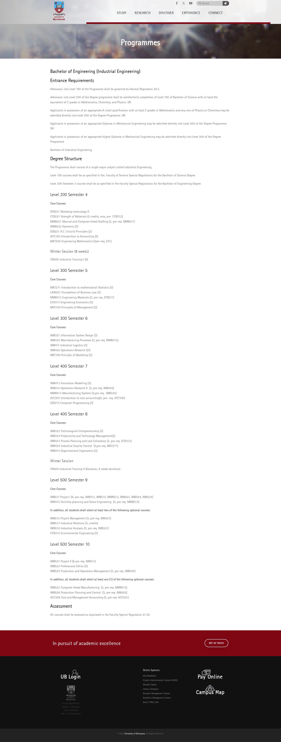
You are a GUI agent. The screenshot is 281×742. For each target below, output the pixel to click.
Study (122, 13)
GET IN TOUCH (216, 643)
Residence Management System (157, 697)
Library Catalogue (150, 689)
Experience (191, 13)
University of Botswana (134, 733)
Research (142, 13)
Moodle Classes (149, 684)
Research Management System (156, 693)
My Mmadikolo (149, 675)
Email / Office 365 (151, 702)
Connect (215, 13)
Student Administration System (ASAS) (160, 680)
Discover (166, 13)
